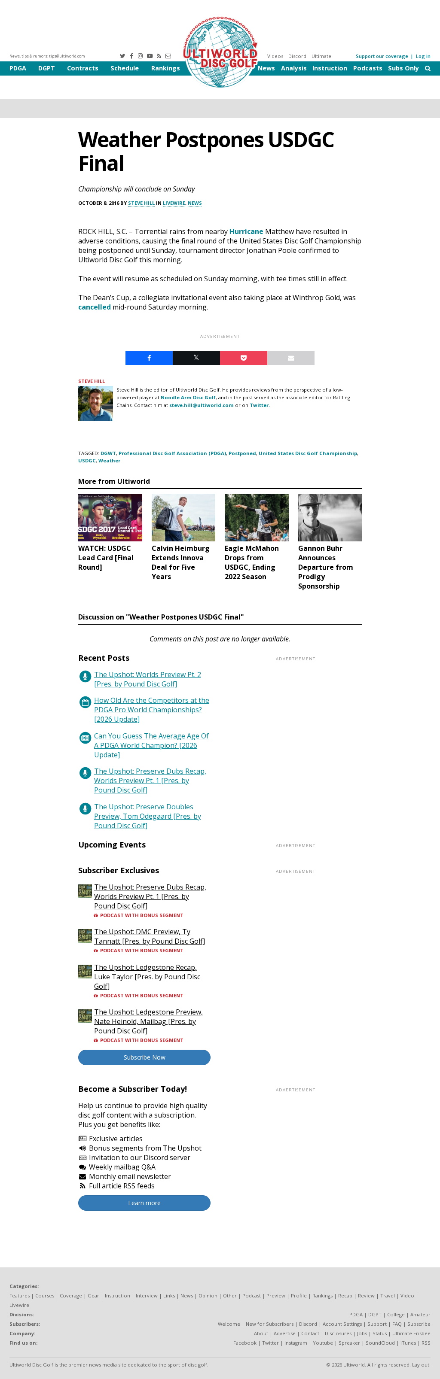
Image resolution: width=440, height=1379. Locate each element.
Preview (275, 1295)
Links (169, 1295)
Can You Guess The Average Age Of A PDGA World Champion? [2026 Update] (151, 745)
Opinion (208, 1295)
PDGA (17, 68)
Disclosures (338, 1333)
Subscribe (419, 1324)
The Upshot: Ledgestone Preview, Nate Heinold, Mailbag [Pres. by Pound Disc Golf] (148, 1021)
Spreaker (349, 1343)
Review (366, 1295)
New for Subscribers (269, 1324)
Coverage (71, 1295)
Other (230, 1295)
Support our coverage (382, 56)
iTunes (408, 1343)
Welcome (229, 1324)
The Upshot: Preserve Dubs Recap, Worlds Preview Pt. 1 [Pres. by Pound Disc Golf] (150, 780)
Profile (299, 1295)
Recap (345, 1295)
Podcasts (367, 68)
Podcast (251, 1295)
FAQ (397, 1324)
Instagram (295, 1343)
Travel (387, 1295)
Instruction (329, 68)
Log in (423, 56)
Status (380, 1333)
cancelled (94, 307)
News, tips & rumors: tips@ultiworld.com (47, 56)
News (266, 68)
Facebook (245, 1343)
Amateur (420, 1314)
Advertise (285, 1333)
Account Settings (342, 1324)
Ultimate (321, 56)
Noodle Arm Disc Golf (188, 397)
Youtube (323, 1343)
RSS (426, 1343)
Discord (297, 56)
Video (407, 1295)
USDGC (87, 460)
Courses (44, 1295)
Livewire (174, 203)
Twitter (270, 1343)
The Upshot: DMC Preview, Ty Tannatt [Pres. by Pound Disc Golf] (149, 936)
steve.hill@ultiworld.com (201, 405)
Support (377, 1324)
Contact (310, 1333)
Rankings (165, 68)
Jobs (362, 1333)
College (396, 1314)
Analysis (294, 68)
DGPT (46, 68)
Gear (93, 1295)
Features (19, 1295)
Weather (109, 460)
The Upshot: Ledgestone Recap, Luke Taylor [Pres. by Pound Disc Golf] (147, 977)
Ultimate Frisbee (411, 1333)
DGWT (108, 453)
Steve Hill (141, 203)
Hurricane (246, 231)
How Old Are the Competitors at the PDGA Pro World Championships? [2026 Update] (151, 710)
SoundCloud (380, 1343)
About (261, 1333)
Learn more (144, 1203)
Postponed (242, 453)
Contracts (82, 68)
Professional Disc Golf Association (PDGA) (172, 453)
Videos (275, 56)
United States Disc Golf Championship (308, 453)
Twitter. (260, 405)
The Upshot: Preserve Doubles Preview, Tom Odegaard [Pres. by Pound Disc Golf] (147, 816)
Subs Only (403, 68)
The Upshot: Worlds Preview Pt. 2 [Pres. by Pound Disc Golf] (147, 679)
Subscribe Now (144, 1057)
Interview (147, 1295)
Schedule (124, 68)
